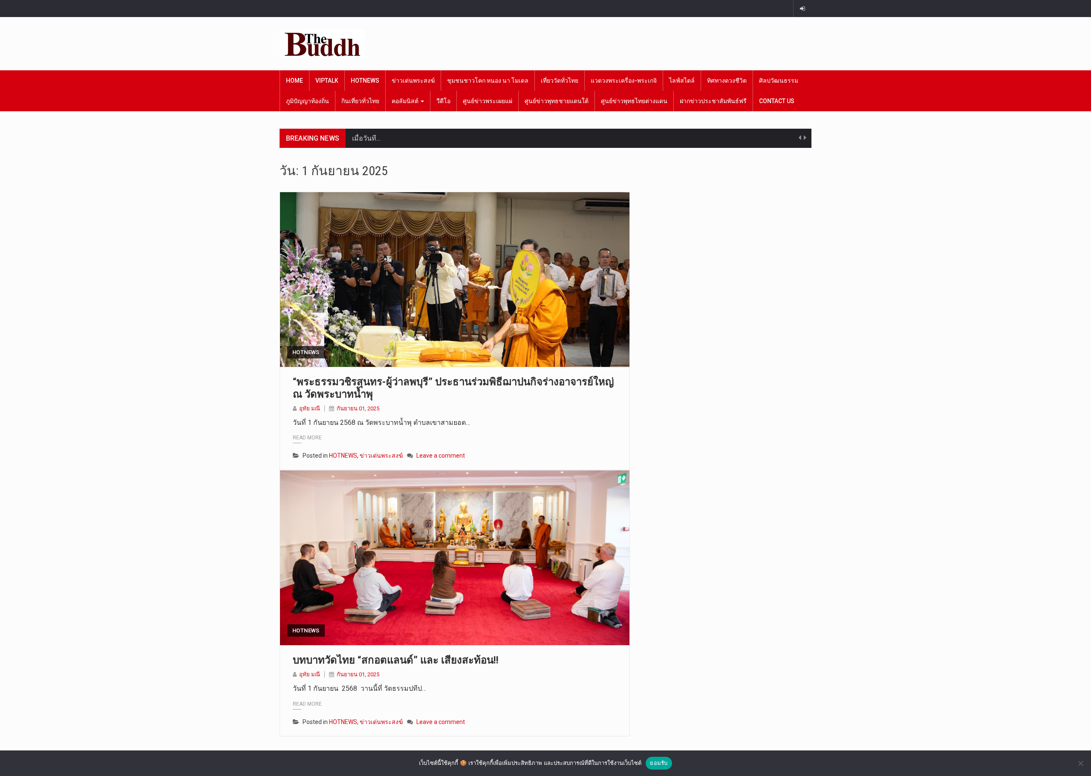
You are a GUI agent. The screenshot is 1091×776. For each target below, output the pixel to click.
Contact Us (776, 101)
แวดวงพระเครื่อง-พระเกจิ (624, 80)
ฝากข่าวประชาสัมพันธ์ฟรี (713, 101)
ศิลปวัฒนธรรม (778, 80)
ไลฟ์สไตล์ (682, 80)
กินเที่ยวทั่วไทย (360, 101)
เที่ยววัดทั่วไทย (559, 80)
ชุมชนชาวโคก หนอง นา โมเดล (487, 80)
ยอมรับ (658, 762)
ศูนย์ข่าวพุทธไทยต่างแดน (634, 101)
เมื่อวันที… (366, 138)
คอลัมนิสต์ (406, 101)
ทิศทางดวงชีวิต (727, 80)
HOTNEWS (365, 80)
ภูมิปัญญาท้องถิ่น (307, 101)
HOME (294, 80)
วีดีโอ (443, 101)
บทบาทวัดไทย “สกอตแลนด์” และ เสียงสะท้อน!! (396, 660)
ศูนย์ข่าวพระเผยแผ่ (487, 101)
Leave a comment (440, 455)
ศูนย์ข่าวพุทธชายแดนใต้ (557, 101)
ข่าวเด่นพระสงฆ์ (413, 80)
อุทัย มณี (309, 408)
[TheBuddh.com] (322, 44)
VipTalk (326, 80)
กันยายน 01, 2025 (358, 408)
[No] (1080, 763)
